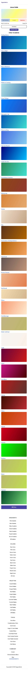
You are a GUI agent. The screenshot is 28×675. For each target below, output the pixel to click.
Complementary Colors (13, 623)
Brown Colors (13, 552)
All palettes (12, 612)
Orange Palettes (12, 589)
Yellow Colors (13, 555)
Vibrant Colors (13, 570)
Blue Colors (12, 547)
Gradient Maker (12, 631)
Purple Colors (13, 568)
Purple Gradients (12, 534)
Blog (13, 657)
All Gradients (13, 539)
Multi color (4, 23)
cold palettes (13, 607)
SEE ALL (14, 507)
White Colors (13, 565)
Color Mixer (12, 620)
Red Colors (12, 560)
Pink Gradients (13, 520)
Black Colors (13, 562)
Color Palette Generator (13, 639)
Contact (13, 652)
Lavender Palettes (13, 599)
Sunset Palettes (12, 583)
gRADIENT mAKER (14, 29)
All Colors (13, 576)
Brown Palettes (13, 586)
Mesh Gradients (12, 531)
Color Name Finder (13, 633)
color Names (13, 644)
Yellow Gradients (12, 526)
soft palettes (13, 610)
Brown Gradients (12, 536)
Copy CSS (24, 23)
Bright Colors (13, 573)
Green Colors (13, 557)
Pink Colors (12, 549)
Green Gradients (12, 528)
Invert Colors (13, 625)
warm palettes (13, 604)
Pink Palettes (13, 597)
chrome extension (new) (12, 654)
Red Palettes (13, 591)
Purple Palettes (13, 594)
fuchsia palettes (12, 602)
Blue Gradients (13, 523)
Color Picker (13, 641)
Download (14, 26)
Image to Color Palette (13, 628)
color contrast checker (13, 636)
